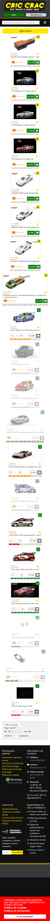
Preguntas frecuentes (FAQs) (12, 822)
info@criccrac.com (38, 767)
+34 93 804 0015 (37, 760)
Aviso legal (7, 772)
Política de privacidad (12, 769)
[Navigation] (45, 22)
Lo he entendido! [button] (25, 916)
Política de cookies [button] (15, 907)
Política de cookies (10, 775)
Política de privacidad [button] (17, 910)
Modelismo (36, 14)
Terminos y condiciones (12, 763)
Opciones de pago (10, 766)
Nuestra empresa (10, 809)
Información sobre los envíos (12, 759)
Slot (14, 14)
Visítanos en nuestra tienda (11, 813)
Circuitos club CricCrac (12, 817)
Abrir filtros (25, 31)
